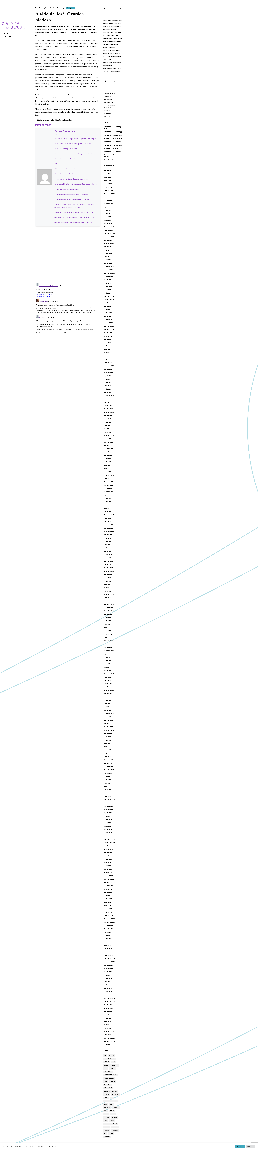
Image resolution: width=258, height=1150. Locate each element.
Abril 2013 (107, 667)
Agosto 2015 (108, 574)
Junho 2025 (108, 213)
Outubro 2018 (108, 448)
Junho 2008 (108, 859)
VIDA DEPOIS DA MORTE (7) (113, 132)
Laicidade (107, 1107)
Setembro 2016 (109, 531)
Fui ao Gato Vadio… (110, 160)
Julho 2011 (107, 737)
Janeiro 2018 (108, 478)
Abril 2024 (107, 260)
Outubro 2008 (109, 846)
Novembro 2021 (109, 329)
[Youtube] (114, 81)
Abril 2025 (107, 220)
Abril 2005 (107, 985)
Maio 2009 (107, 823)
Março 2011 (107, 750)
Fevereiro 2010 (109, 793)
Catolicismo (114, 1065)
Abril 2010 (107, 786)
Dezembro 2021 (109, 326)
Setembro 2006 (109, 929)
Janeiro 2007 (108, 915)
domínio (112, 1081)
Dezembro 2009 (109, 799)
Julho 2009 (107, 816)
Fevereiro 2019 (109, 435)
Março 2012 (107, 710)
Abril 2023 (107, 293)
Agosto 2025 (108, 207)
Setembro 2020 (109, 372)
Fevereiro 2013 (109, 674)
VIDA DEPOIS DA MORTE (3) (113, 145)
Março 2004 (108, 1028)
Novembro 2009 (109, 803)
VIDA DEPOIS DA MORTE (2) (113, 148)
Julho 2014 (107, 617)
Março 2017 (107, 511)
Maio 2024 (107, 256)
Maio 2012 (107, 703)
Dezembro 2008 (109, 839)
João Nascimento (108, 102)
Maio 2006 (107, 942)
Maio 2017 (107, 505)
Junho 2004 (108, 1018)
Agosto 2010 (108, 773)
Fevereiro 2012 (109, 713)
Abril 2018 (107, 468)
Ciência (112, 1068)
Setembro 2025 (109, 203)
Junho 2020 (108, 382)
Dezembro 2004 (109, 998)
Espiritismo (107, 1084)
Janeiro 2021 (108, 362)
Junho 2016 (107, 541)
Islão (105, 1104)
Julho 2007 (107, 895)
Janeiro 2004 (108, 1034)
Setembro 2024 (109, 243)
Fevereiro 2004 (109, 1031)
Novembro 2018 (109, 445)
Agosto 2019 (108, 415)
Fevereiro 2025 (109, 227)
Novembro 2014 (109, 604)
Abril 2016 (107, 548)
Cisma (105, 1068)
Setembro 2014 (109, 611)
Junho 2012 (107, 700)
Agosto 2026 (108, 170)
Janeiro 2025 (108, 230)
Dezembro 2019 (109, 402)
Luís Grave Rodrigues (109, 105)
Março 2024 (108, 263)
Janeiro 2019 (108, 439)
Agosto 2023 (108, 280)
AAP (6, 33)
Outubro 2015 (108, 568)
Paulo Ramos (107, 110)
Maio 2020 (107, 385)
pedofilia (107, 1123)
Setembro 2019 (109, 412)
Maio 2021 (107, 349)
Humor (106, 1097)
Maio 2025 (107, 217)
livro (105, 1110)
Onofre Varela (107, 108)
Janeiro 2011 (108, 756)
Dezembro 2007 (109, 879)
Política (106, 1127)
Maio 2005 (107, 981)
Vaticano (107, 1136)
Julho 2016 (107, 538)
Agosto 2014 (108, 614)
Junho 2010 (108, 780)
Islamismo (113, 1101)
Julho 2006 (107, 935)
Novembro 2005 (109, 962)
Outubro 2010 (108, 766)
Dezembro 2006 (109, 919)
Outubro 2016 (108, 528)
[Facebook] (105, 81)
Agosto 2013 (108, 654)
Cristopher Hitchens (110, 1075)
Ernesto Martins (109, 93)
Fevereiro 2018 (109, 475)
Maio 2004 (107, 1021)
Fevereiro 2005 (109, 991)
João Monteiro (108, 99)
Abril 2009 (107, 826)
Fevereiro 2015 (109, 594)
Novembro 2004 (109, 1001)
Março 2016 (107, 551)
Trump (111, 1133)
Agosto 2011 (108, 733)
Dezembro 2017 (109, 482)
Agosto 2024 (108, 246)
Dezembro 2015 (109, 561)
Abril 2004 (107, 1025)
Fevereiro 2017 (109, 515)
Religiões (115, 1130)
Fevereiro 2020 (109, 395)
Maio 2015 (107, 584)
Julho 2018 (107, 458)
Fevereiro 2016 (109, 554)
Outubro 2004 (109, 1005)
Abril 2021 (107, 352)
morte (106, 1114)
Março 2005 (108, 988)
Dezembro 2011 (109, 720)
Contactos (8, 36)
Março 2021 (107, 356)
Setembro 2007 (109, 889)
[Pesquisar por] (120, 9)
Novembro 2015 (109, 564)
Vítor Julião (107, 116)
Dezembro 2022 (109, 296)
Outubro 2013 (108, 647)
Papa (105, 1120)
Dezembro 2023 (109, 273)
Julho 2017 (107, 498)
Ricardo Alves (107, 113)
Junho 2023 (108, 286)
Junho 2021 (107, 346)
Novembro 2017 (109, 485)
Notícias (106, 1117)
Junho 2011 (107, 740)
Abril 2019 (107, 429)
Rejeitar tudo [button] (250, 1146)
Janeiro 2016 (108, 558)
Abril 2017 (107, 508)
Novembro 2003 (109, 1041)
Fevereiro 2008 (109, 872)
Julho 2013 (107, 657)
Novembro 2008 (109, 842)
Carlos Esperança (64, 131)
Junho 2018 (108, 462)
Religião (106, 1130)
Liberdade (116, 1107)
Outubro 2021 (108, 333)
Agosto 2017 (108, 495)
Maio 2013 (107, 664)
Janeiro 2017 (108, 518)
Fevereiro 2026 (109, 187)
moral (112, 1110)
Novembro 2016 (109, 525)
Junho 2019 (107, 422)
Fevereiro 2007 (109, 912)
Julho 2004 (107, 1015)
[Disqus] (67, 255)
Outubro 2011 (108, 727)
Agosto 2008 (108, 852)
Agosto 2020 (108, 376)
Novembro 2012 (109, 683)
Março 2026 (108, 184)
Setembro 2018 (109, 452)
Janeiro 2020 (108, 399)
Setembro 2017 (109, 491)
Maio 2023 (107, 290)
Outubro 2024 (108, 240)
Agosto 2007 (108, 892)
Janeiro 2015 (108, 597)
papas (112, 1120)
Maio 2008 (107, 862)
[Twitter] (110, 81)
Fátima (114, 1091)
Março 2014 (108, 631)
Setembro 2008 (109, 849)
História (106, 1094)
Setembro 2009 (109, 809)
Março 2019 (107, 432)
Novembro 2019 (109, 405)
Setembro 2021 (109, 336)
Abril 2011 (107, 746)
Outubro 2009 (108, 806)
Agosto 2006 (108, 932)
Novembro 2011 (109, 723)
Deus (105, 1081)
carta (106, 1065)
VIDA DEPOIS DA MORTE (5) (113, 138)
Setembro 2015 (109, 571)
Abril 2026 (107, 180)
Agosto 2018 (108, 455)
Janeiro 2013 (108, 677)
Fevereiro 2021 (109, 359)
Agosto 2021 (108, 339)
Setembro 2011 (109, 730)
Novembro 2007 (109, 882)
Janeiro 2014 (108, 637)
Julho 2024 (107, 250)
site (105, 1133)
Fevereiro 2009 (109, 832)
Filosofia (107, 1091)
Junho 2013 (107, 660)
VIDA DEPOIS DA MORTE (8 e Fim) (112, 127)
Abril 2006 (107, 945)
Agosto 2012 (108, 693)
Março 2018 (108, 472)
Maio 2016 (107, 544)
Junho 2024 (108, 253)
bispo (113, 1062)
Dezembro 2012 (109, 680)
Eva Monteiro (107, 96)
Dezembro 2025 (109, 194)
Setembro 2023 (109, 276)
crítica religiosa (109, 1078)
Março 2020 (108, 392)
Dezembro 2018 (109, 442)
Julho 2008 (107, 856)
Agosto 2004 (108, 1011)
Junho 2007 (108, 899)
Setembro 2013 (109, 650)
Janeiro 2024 (108, 270)
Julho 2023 (107, 283)
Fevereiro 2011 (109, 753)
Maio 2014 (107, 624)
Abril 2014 (107, 627)
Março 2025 (108, 223)
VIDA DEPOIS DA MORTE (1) (113, 152)
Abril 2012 (107, 707)
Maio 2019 (107, 425)
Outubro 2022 (108, 303)
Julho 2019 (107, 419)
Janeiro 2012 (108, 717)
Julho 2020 (107, 379)
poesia (114, 1123)
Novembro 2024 (109, 237)
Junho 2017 (107, 501)
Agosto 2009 (108, 813)
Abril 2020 (107, 389)
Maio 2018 (107, 465)
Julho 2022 (107, 309)
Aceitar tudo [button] (240, 1146)
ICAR (112, 1097)
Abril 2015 (107, 588)
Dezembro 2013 (109, 640)
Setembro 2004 (109, 1008)
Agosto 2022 (108, 306)
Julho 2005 (107, 975)
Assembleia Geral (109, 1058)
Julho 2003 (107, 1044)
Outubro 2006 (108, 925)
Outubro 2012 (108, 687)
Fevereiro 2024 (109, 266)
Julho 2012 (107, 697)
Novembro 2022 (109, 300)
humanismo (115, 1094)
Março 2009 (108, 829)
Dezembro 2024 (109, 233)
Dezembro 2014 (109, 601)
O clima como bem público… (110, 155)
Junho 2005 (108, 978)
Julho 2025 (107, 210)
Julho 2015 (107, 578)
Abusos (111, 1055)
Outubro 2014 (108, 607)
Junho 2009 (108, 819)
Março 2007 (108, 909)
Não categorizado (70, 8)
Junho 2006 (108, 938)
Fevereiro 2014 (109, 634)
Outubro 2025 (108, 200)
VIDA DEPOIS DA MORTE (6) (113, 135)
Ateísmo (106, 1062)
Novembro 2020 (109, 366)
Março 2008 (108, 869)
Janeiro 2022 (108, 323)
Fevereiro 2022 (109, 319)
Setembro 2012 (109, 690)
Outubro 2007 (108, 885)
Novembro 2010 (109, 763)
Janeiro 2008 (108, 876)
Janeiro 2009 (108, 836)
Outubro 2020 (108, 369)
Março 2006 (108, 948)
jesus (111, 1104)
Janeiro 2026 (108, 190)
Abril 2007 (107, 905)
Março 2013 (107, 670)
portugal (115, 1127)
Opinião (114, 1117)
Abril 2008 (107, 866)
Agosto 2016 (108, 534)
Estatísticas (108, 1088)
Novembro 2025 (109, 197)
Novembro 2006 (109, 922)
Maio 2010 (107, 783)
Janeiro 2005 (108, 995)
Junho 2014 (108, 621)
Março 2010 (108, 789)
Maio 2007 (107, 902)
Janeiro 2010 (108, 796)
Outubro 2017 (108, 488)
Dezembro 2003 (109, 1038)
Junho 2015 (107, 581)
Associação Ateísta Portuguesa (112, 71)
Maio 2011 (107, 743)
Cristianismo (108, 1071)
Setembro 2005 (109, 968)
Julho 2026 (107, 174)
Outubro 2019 (108, 409)
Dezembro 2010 (109, 760)
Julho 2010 (107, 776)
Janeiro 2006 (108, 955)
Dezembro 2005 (109, 958)
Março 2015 (107, 591)
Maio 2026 (107, 177)
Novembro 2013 (109, 644)
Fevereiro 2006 (109, 952)
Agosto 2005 (108, 972)
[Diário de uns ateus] (13, 16)
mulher (113, 1114)
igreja (106, 1101)
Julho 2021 (107, 343)
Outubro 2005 (108, 965)
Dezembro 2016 (109, 521)
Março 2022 (108, 316)
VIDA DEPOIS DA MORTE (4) (113, 142)
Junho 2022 (108, 313)
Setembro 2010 (109, 770)
